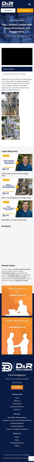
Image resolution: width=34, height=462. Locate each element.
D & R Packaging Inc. (17, 375)
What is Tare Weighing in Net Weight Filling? (16, 198)
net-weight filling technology (17, 277)
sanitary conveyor (20, 279)
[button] (29, 4)
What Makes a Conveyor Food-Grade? (14, 220)
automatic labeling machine (22, 269)
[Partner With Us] (17, 324)
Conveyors (13, 20)
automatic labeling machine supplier (12, 271)
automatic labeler (7, 269)
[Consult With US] (17, 292)
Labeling (21, 20)
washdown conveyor (21, 280)
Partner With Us (17, 327)
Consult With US (17, 295)
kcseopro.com (27, 458)
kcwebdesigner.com (17, 458)
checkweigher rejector (8, 273)
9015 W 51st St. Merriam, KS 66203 (17, 379)
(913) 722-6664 (17, 383)
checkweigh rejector (13, 275)
